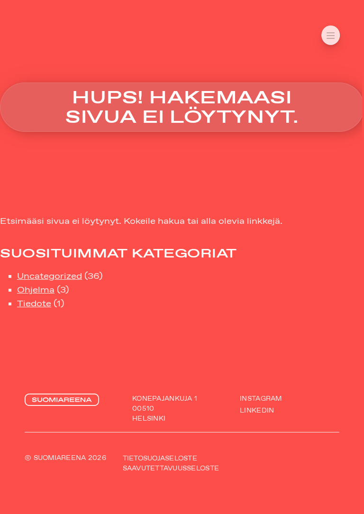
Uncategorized (49, 276)
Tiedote (34, 303)
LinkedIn (257, 409)
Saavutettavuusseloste (171, 467)
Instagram (261, 398)
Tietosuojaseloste (160, 457)
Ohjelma (36, 290)
